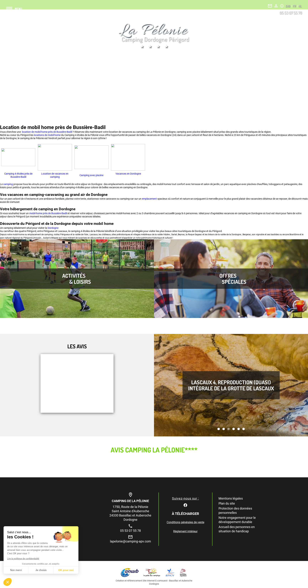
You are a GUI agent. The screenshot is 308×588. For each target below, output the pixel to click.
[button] (7, 582)
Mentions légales (231, 498)
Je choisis (41, 570)
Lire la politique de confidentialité (23, 558)
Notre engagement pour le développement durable (237, 520)
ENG (288, 6)
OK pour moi (66, 570)
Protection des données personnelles (235, 511)
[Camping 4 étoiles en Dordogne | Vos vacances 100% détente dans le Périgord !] (154, 36)
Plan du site (227, 503)
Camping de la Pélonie (130, 501)
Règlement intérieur (185, 531)
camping (8, 184)
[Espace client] (276, 5)
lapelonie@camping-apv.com (130, 541)
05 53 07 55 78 (290, 12)
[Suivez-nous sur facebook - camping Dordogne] (185, 505)
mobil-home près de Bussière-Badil (48, 213)
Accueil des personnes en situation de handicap (237, 529)
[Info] (281, 5)
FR (294, 6)
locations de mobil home (47, 135)
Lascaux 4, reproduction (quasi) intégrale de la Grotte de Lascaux (231, 385)
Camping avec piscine (91, 175)
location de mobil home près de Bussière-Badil (46, 131)
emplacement (149, 198)
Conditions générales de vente (185, 522)
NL (300, 6)
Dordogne (53, 227)
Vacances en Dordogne (128, 173)
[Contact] (270, 5)
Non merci (16, 570)
